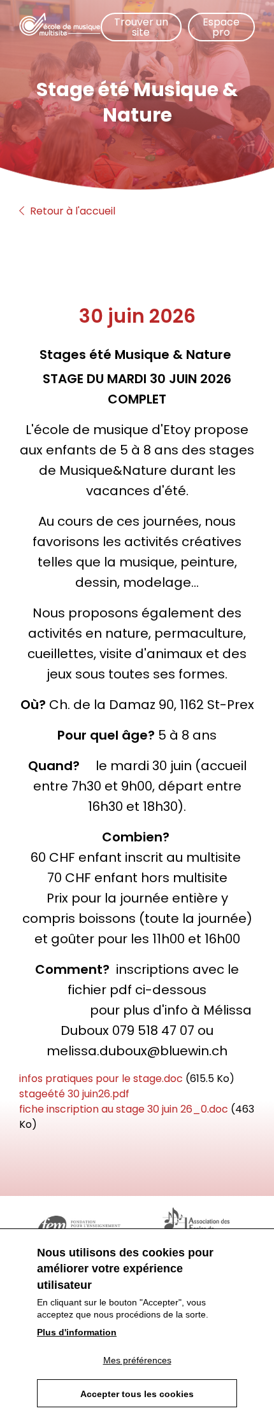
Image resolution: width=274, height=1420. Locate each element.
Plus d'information (77, 1332)
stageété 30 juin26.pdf (74, 1093)
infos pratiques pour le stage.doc (101, 1078)
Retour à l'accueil (71, 211)
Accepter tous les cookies (137, 1394)
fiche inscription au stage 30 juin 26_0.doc (123, 1109)
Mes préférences (137, 1360)
